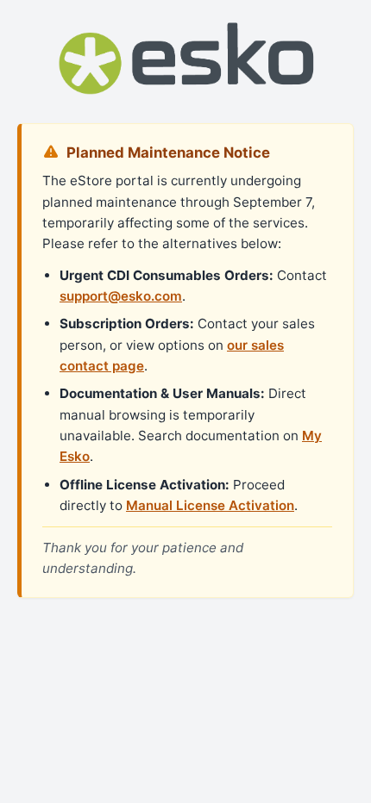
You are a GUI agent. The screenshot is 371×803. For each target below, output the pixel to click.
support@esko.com (121, 296)
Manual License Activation (210, 505)
